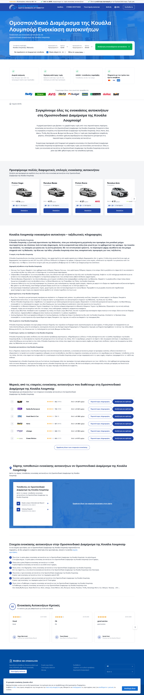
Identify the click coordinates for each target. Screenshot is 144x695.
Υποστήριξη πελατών (92, 7)
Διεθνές (60, 7)
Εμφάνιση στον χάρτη (29, 505)
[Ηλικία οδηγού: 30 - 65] (47, 52)
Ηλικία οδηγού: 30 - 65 (56, 52)
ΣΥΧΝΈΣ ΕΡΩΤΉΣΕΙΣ (73, 7)
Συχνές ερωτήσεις (47, 665)
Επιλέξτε (24, 211)
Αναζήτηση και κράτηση (123, 402)
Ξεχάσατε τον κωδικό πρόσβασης (84, 667)
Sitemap (43, 670)
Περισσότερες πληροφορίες (100, 402)
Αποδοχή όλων (129, 688)
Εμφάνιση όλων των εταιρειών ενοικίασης (72, 447)
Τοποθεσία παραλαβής (19, 46)
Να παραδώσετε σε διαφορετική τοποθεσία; (29, 52)
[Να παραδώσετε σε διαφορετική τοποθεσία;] (13, 52)
